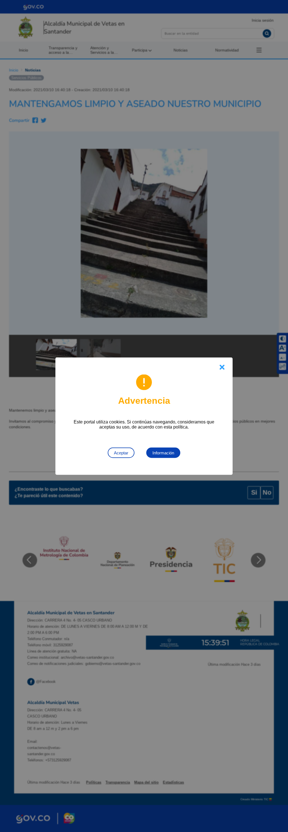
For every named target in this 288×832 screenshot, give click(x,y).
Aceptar (121, 452)
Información (163, 452)
